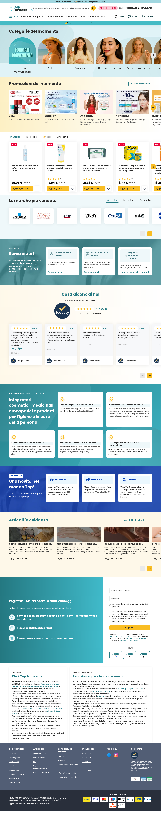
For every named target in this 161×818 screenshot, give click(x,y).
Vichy (38, 708)
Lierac (59, 708)
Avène (32, 708)
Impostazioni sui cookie (67, 777)
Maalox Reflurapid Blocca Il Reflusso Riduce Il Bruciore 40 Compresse (132, 168)
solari (141, 689)
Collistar (45, 708)
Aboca (50, 711)
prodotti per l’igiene (126, 689)
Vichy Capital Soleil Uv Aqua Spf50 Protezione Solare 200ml (24, 168)
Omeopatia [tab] (62, 136)
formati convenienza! (87, 23)
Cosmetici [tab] (112, 200)
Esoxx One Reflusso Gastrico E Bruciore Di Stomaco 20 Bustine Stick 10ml (97, 168)
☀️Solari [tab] (47, 136)
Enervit (15, 713)
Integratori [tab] (128, 200)
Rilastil (26, 708)
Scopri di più (24, 496)
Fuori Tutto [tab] (31, 136)
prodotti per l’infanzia (101, 691)
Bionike (53, 708)
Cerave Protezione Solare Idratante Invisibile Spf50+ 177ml (60, 168)
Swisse (57, 711)
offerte (100, 696)
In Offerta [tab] (15, 136)
